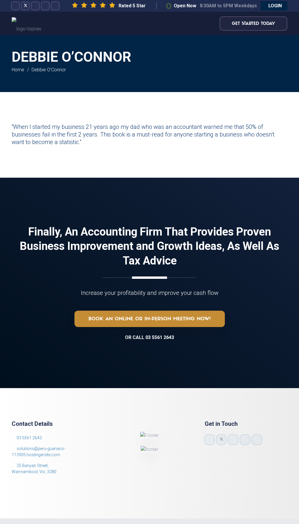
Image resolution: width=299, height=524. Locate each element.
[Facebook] (15, 6)
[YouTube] (45, 6)
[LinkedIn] (55, 6)
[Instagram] (35, 6)
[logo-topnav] (26, 23)
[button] (274, 6)
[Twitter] (25, 6)
